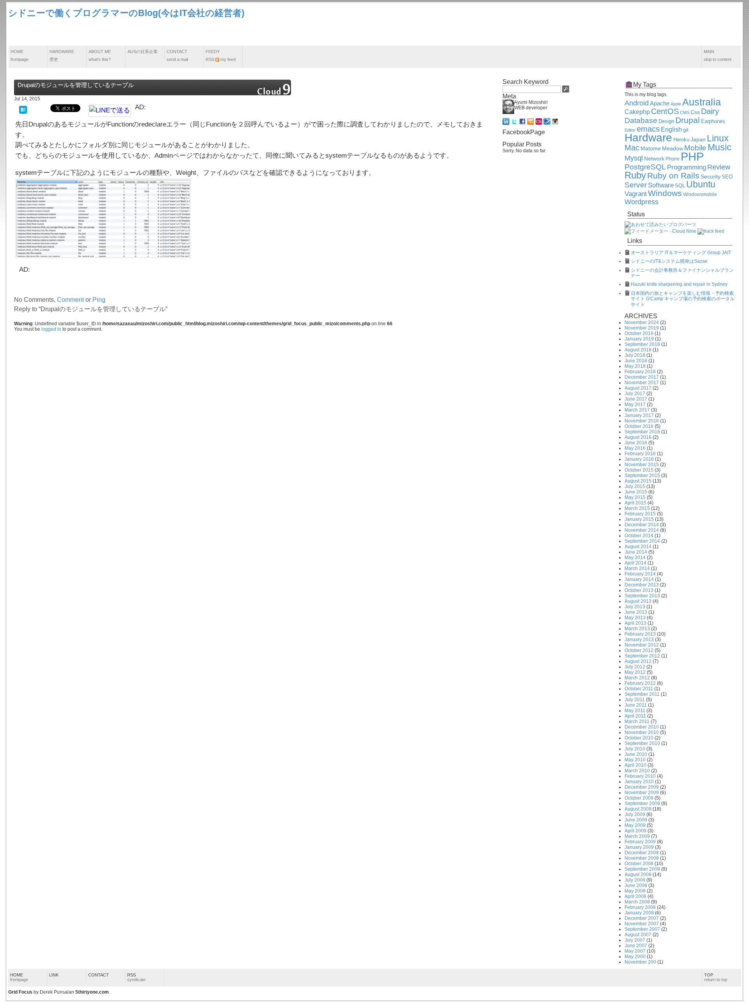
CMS (684, 112)
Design (666, 121)
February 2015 (640, 514)
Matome (651, 148)
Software (661, 185)
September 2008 (642, 869)
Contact (177, 55)
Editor (630, 130)
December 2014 (642, 524)
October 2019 (639, 333)
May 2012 (635, 672)
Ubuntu (700, 184)
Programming (686, 167)
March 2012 (637, 678)
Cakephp (637, 112)
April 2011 (635, 716)
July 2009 (635, 814)
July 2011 (635, 699)
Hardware (62, 55)
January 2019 (639, 339)
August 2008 (638, 874)
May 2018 (635, 366)
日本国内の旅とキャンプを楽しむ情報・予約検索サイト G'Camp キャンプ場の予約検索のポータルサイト (683, 298)
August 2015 (638, 481)
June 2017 (636, 399)
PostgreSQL (645, 167)
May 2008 (635, 891)
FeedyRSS (221, 55)
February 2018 (640, 371)
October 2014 (639, 535)
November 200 (640, 962)
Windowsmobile (700, 194)
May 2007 (635, 951)
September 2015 (642, 475)
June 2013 (636, 612)
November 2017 (642, 382)
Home (19, 55)
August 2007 (638, 934)
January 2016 (639, 459)
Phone (673, 158)
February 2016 (640, 453)
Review (718, 167)
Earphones (713, 121)
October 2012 (639, 650)
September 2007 (642, 929)
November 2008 (642, 858)
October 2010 (639, 738)
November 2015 (642, 464)
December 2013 (642, 585)
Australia (701, 101)
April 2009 (635, 831)
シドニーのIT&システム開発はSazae (669, 261)
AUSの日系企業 (143, 51)
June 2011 (636, 705)
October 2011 (639, 688)
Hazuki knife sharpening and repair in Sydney (679, 284)
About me (100, 55)
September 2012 (642, 656)
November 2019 (642, 328)
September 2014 (642, 541)
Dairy (710, 111)
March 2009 (637, 836)
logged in (51, 329)
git (686, 130)
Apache (659, 103)
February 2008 (640, 907)
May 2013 (635, 617)
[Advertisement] (599, 24)
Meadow (672, 148)
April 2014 (635, 563)
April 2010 (635, 765)
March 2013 (637, 628)
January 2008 (639, 913)
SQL (680, 186)
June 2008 (636, 885)
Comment (70, 299)
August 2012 (638, 661)
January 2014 (639, 579)
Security (711, 177)
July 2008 (635, 880)
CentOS (665, 111)
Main (717, 55)
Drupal (687, 120)
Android (637, 103)
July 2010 (635, 749)
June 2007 (636, 945)
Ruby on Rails (673, 175)
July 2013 (635, 606)
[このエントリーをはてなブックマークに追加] (23, 109)
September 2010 (642, 743)
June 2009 (636, 820)
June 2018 (636, 360)
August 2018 (638, 350)
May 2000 (635, 956)
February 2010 (640, 776)
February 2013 (640, 634)
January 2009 (639, 847)
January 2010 (639, 781)
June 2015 (636, 492)
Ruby (635, 175)
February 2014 (640, 574)
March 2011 (637, 721)
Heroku (681, 140)
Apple (676, 104)
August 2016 (638, 437)
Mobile (695, 148)
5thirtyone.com (92, 992)
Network (654, 159)
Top (715, 977)
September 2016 (642, 432)
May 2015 (635, 497)
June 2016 (636, 442)
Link (54, 975)
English (671, 129)
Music (719, 147)
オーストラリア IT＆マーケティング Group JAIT (681, 252)
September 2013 (642, 596)
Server (636, 185)
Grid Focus (20, 992)
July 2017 (635, 393)
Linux (718, 138)
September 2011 (642, 694)
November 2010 (642, 732)
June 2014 (636, 552)
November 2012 (642, 645)
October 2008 (639, 863)
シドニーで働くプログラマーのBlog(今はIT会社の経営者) (126, 13)
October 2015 (639, 470)
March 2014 (637, 568)
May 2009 (635, 825)
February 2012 (640, 683)
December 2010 (642, 727)
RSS (136, 977)
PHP (692, 156)
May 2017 (635, 404)
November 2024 (642, 322)
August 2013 (638, 601)
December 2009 (642, 787)
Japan (698, 139)
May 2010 (635, 759)
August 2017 (638, 388)
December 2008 (642, 852)
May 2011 (635, 710)
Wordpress (641, 202)
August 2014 (638, 546)
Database (641, 120)
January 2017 (639, 415)
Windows (665, 193)
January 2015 (639, 519)
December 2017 (642, 377)
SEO (727, 177)
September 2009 (642, 803)
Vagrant (636, 194)
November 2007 (642, 923)
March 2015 (637, 508)
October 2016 (639, 426)
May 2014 (635, 557)
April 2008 (635, 896)
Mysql (634, 158)
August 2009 (638, 809)
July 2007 (635, 940)
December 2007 (642, 918)
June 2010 (636, 754)
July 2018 (635, 355)
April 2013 (635, 623)
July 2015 (635, 486)
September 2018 (642, 344)
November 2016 (642, 421)
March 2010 (637, 770)
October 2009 (639, 798)
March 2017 (637, 410)
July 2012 (635, 667)
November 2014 (642, 530)
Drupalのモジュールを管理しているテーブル (76, 85)
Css (695, 112)
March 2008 (637, 902)
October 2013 (639, 590)
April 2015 (635, 503)
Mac (632, 147)
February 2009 (640, 841)
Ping (98, 299)
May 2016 (635, 448)
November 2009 (642, 792)
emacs (648, 129)
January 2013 (639, 639)
